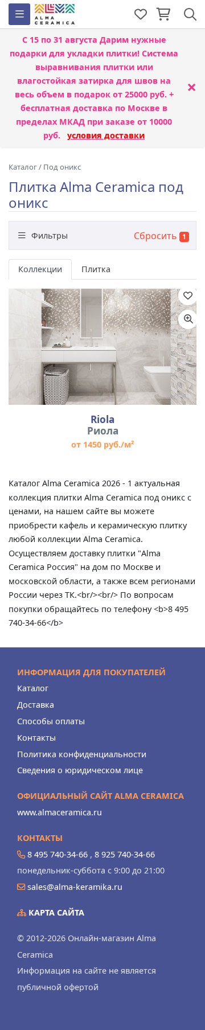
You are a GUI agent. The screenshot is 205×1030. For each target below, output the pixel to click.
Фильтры (48, 235)
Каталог (32, 688)
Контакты (36, 737)
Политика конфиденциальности (81, 754)
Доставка (35, 704)
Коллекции (40, 269)
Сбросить (155, 235)
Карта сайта (55, 912)
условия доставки (106, 135)
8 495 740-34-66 (57, 854)
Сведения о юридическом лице (80, 770)
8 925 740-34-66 (125, 854)
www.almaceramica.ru (59, 812)
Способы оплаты (51, 721)
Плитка (95, 269)
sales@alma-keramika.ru (74, 886)
